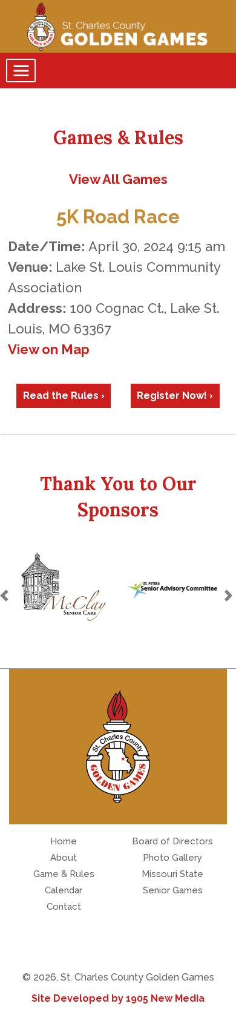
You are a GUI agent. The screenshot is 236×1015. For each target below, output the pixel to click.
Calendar (63, 890)
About (63, 857)
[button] (6, 595)
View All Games (118, 179)
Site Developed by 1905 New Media (118, 998)
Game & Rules (63, 874)
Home (63, 841)
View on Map (49, 349)
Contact (64, 906)
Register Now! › (175, 395)
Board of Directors (172, 841)
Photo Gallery (172, 857)
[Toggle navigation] (21, 70)
